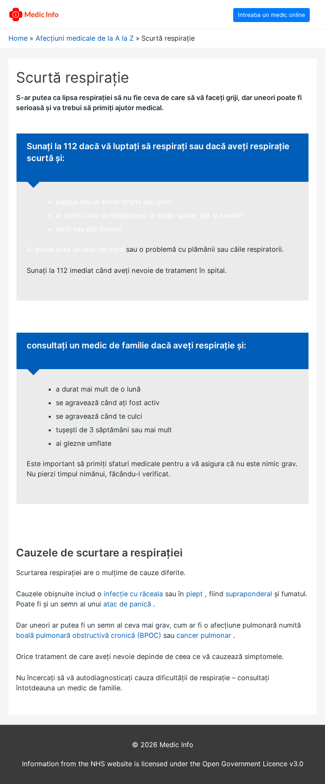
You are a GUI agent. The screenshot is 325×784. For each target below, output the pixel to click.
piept (194, 593)
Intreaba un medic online (271, 14)
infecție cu (121, 593)
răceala (151, 593)
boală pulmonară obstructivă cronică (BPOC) (88, 635)
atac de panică (127, 604)
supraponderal (249, 593)
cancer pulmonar (203, 635)
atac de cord (103, 249)
